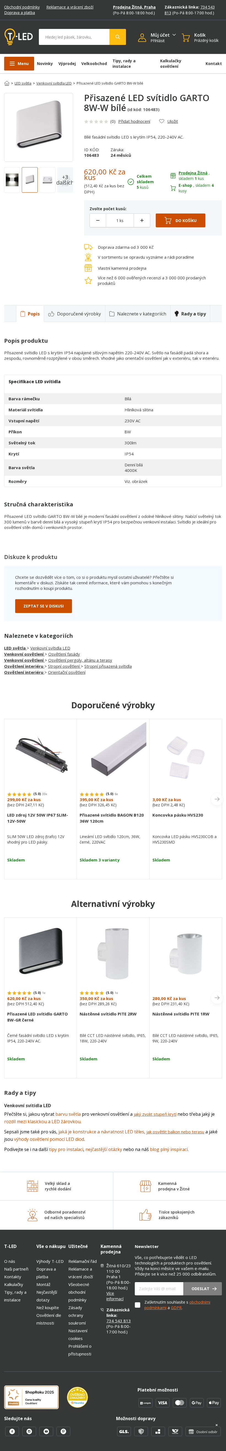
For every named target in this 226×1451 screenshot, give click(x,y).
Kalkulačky (13, 1284)
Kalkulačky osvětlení (170, 63)
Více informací (114, 1295)
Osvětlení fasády (64, 654)
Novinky (45, 63)
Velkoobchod (94, 63)
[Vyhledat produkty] (117, 37)
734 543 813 (118, 1320)
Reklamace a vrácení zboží (69, 7)
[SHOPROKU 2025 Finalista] (35, 1397)
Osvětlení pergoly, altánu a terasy (80, 660)
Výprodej (67, 63)
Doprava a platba (19, 12)
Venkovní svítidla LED (54, 83)
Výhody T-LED (50, 1261)
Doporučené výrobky (79, 314)
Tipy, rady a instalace (124, 63)
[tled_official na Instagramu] (29, 1434)
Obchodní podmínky (22, 7)
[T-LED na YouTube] (46, 1434)
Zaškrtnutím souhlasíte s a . (177, 1304)
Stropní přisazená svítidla (108, 666)
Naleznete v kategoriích (141, 314)
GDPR (176, 1307)
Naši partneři (16, 1269)
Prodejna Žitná (193, 172)
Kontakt (214, 63)
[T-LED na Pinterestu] (63, 1434)
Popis (34, 314)
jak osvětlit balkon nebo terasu (175, 1131)
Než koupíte (47, 1307)
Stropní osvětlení (64, 666)
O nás (9, 1261)
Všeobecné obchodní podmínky (78, 1292)
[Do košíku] (180, 220)
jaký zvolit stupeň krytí (155, 1114)
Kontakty (12, 1276)
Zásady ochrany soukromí (77, 1315)
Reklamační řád (82, 1261)
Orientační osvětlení (66, 672)
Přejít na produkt (40, 869)
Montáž (43, 1284)
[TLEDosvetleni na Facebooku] (12, 1434)
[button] (144, 38)
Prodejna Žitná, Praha (134, 7)
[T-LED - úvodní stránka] (18, 36)
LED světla (23, 83)
